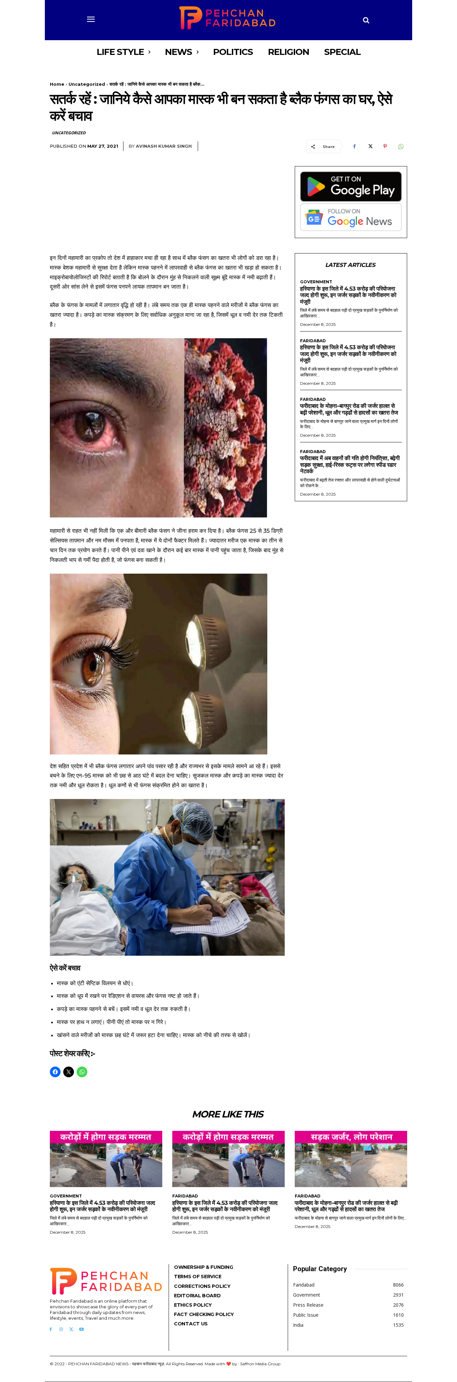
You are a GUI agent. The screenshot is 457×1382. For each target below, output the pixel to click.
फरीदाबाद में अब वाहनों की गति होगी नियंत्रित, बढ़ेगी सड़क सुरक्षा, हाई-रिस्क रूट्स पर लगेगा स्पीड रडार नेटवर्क (349, 465)
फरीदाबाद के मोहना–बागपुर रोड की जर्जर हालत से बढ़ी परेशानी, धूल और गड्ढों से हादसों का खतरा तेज (349, 409)
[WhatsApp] (400, 146)
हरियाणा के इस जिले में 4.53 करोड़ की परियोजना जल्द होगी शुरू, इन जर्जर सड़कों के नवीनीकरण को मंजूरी (348, 295)
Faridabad (313, 341)
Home (57, 84)
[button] (366, 20)
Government (316, 282)
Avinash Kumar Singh (164, 146)
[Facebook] (354, 146)
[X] (369, 146)
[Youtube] (81, 1329)
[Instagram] (61, 1329)
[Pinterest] (385, 146)
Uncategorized (87, 84)
